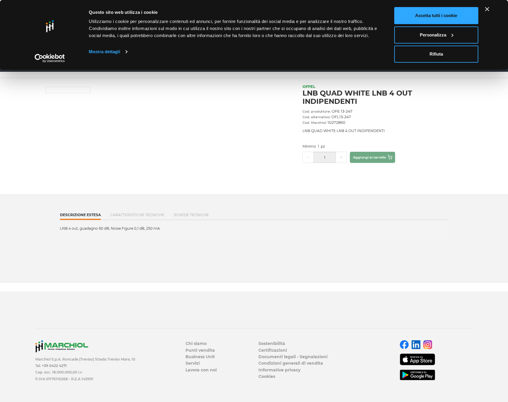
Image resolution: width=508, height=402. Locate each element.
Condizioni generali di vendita (290, 363)
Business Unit (200, 356)
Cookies (266, 376)
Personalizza (433, 34)
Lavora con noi (201, 370)
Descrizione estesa (80, 216)
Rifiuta (436, 53)
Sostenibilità (271, 343)
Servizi (193, 363)
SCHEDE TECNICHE (191, 215)
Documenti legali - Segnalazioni (292, 356)
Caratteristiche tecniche (137, 215)
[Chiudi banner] (487, 9)
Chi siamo (196, 343)
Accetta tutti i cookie (436, 15)
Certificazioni (272, 350)
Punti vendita (200, 350)
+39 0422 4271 (54, 365)
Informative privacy (279, 370)
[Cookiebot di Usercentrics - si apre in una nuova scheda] (50, 58)
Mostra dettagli (104, 51)
